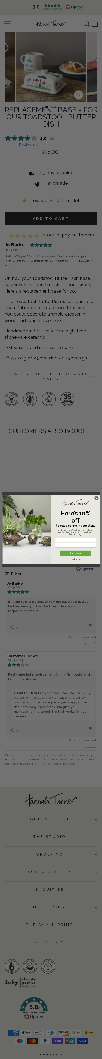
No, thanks (75, 559)
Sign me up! (75, 553)
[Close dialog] (96, 498)
